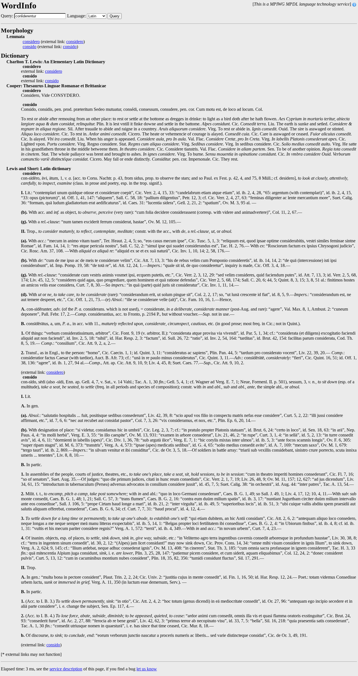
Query (114, 16)
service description (66, 668)
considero (31, 41)
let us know (146, 668)
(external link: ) (54, 41)
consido (29, 46)
